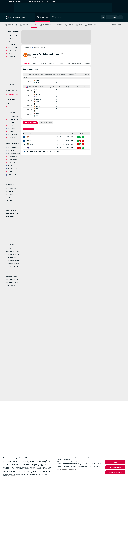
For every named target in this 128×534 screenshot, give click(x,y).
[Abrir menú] (120, 17)
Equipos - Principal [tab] (30, 123)
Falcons (32, 144)
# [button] (23, 133)
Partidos (62, 63)
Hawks (32, 148)
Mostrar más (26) (10, 178)
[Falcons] (28, 144)
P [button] (63, 133)
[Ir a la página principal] (17, 17)
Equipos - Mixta (39, 47)
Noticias (43, 63)
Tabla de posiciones (74, 63)
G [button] (60, 133)
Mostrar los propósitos (115, 472)
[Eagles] (28, 137)
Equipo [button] (29, 133)
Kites (31, 140)
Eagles (32, 137)
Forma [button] (81, 133)
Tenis (27, 47)
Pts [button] (72, 133)
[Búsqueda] (103, 17)
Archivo (87, 63)
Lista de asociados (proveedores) (66, 469)
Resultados (52, 63)
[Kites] (28, 141)
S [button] (67, 133)
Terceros (12, 475)
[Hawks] (28, 148)
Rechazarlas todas (115, 467)
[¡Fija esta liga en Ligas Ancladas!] (61, 54)
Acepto (115, 462)
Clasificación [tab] (28, 129)
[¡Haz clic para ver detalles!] (56, 81)
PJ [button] (57, 133)
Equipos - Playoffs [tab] (46, 123)
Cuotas (34, 63)
